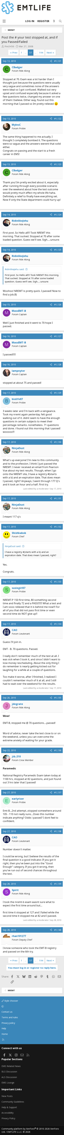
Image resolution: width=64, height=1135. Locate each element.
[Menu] (4, 21)
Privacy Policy (8, 1118)
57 (30, 52)
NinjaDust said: (13, 546)
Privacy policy (8, 1022)
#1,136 (57, 750)
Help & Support (9, 1107)
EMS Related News (11, 1066)
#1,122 (57, 118)
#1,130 (57, 442)
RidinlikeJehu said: (14, 269)
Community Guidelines (13, 1101)
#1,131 (57, 498)
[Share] (51, 61)
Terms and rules (10, 1017)
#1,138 (57, 831)
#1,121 (57, 60)
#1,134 (57, 623)
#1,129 (57, 392)
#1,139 (57, 883)
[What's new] (54, 21)
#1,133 (57, 581)
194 (41, 52)
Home (5, 1033)
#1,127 (57, 336)
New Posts (7, 1096)
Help (4, 1028)
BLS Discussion (9, 1071)
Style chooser (11, 1000)
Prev (14, 52)
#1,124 (57, 214)
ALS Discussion (9, 1077)
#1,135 (57, 697)
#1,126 (57, 304)
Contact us (7, 1011)
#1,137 (57, 792)
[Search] (60, 21)
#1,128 (57, 364)
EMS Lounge (8, 1082)
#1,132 (57, 526)
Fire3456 (9, 46)
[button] (31, 1006)
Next (49, 52)
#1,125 (57, 249)
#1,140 (57, 929)
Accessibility (8, 1112)
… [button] (26, 52)
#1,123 (57, 164)
